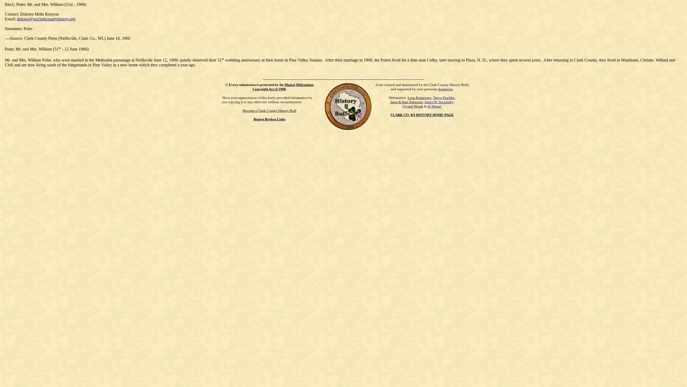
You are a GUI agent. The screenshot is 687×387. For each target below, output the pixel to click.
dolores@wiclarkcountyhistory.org (46, 19)
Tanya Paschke (444, 98)
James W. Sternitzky (439, 102)
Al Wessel (434, 106)
